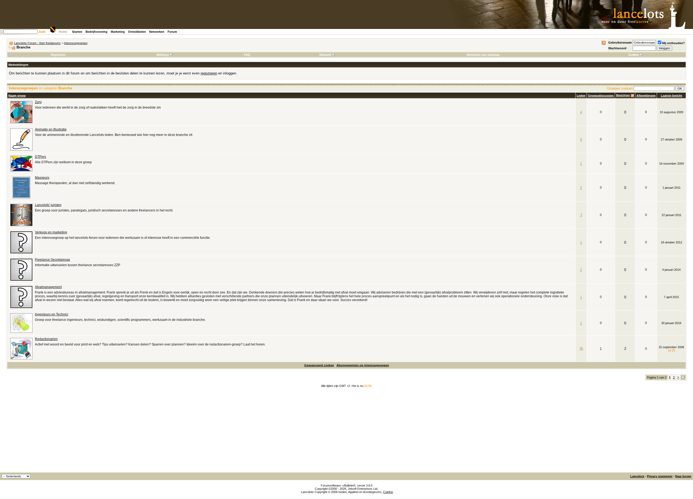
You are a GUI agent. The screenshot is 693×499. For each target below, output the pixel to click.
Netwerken (156, 31)
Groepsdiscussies (601, 95)
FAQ (247, 54)
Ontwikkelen (137, 31)
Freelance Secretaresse (52, 260)
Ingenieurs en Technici (51, 314)
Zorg (38, 102)
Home (63, 31)
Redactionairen (46, 339)
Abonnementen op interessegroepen (362, 365)
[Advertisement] (346, 432)
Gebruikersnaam (620, 42)
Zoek (41, 31)
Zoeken (633, 54)
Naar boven (683, 476)
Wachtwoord (617, 48)
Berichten (623, 95)
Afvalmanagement (48, 287)
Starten (77, 31)
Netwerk (325, 54)
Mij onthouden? (673, 43)
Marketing (118, 31)
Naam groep (17, 95)
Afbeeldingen (646, 95)
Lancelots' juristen (48, 205)
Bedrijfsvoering (96, 31)
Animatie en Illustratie (51, 129)
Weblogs (162, 54)
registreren (209, 73)
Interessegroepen (75, 43)
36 (581, 349)
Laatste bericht (671, 95)
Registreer (58, 54)
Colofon (388, 492)
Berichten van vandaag (483, 54)
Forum (172, 31)
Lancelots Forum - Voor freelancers (37, 43)
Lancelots (637, 476)
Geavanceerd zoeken (319, 365)
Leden (581, 95)
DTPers (40, 157)
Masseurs (42, 178)
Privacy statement (659, 476)
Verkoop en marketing (51, 232)
